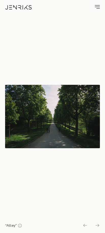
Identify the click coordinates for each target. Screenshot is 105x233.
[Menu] (97, 6)
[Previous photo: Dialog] (85, 226)
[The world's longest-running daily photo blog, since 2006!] (18, 7)
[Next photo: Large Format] (97, 226)
